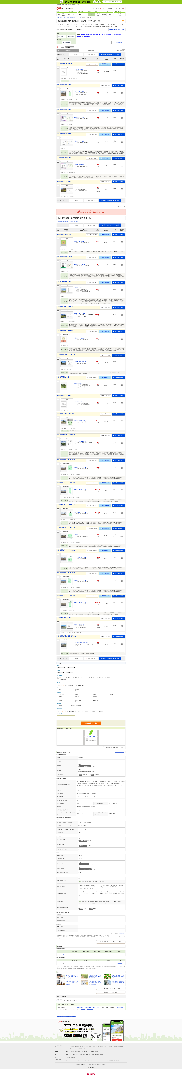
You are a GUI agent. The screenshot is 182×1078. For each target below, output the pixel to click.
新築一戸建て (80, 1007)
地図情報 (117, 1060)
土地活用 (73, 1057)
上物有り (78, 689)
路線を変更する (61, 36)
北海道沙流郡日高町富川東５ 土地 (66, 434)
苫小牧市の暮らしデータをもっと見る (111, 942)
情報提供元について (61, 1016)
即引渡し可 (95, 700)
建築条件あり (81, 685)
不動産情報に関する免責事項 (70, 1016)
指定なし (61, 677)
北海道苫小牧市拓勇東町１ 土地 (65, 413)
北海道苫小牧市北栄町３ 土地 (64, 234)
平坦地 (60, 696)
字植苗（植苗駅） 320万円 (91, 736)
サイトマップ (98, 1064)
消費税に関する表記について (83, 1048)
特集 (67, 1060)
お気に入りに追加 (92, 54)
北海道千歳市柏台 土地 (63, 377)
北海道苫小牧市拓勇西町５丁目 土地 (66, 636)
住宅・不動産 (120, 1007)
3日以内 (86, 711)
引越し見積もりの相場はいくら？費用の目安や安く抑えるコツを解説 (95, 983)
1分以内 (69, 677)
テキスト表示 (68, 50)
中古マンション (76, 1054)
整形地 (111, 694)
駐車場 (92, 1051)
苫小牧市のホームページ (119, 752)
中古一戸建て (88, 1007)
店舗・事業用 (71, 1051)
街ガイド (97, 1060)
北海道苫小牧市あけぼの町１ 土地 (66, 354)
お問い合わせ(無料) (119, 63)
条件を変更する (66, 42)
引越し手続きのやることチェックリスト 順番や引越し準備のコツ (72, 983)
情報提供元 (110, 1046)
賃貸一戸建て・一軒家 (79, 1051)
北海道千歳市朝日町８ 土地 (64, 281)
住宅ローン (102, 1054)
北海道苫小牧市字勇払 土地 (64, 395)
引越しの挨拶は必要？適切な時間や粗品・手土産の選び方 (118, 983)
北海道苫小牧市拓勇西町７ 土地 (65, 306)
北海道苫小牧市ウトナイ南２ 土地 (66, 459)
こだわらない (62, 711)
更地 (60, 689)
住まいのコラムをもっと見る (111, 992)
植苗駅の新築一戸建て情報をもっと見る (115, 747)
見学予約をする (105, 63)
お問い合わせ (91, 1064)
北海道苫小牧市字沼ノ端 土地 (64, 256)
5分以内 (77, 677)
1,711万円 (120, 963)
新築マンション (69, 1054)
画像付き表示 (91, 50)
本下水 (77, 696)
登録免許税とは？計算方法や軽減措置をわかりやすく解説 (118, 977)
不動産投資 (97, 1054)
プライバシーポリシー (80, 1064)
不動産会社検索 (86, 1060)
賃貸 (98, 1007)
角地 (77, 694)
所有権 (60, 700)
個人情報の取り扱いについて (71, 1048)
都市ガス (95, 696)
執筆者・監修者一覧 (111, 1060)
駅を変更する (71, 36)
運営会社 (103, 1064)
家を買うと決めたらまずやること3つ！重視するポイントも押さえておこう (72, 977)
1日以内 (79, 711)
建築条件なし (71, 685)
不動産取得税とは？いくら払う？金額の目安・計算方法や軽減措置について (95, 977)
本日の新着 (71, 711)
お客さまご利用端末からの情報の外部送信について (85, 1046)
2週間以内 (100, 711)
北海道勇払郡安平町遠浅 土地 (64, 63)
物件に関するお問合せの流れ (101, 1046)
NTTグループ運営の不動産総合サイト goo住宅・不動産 (68, 4)
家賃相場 (83, 1009)
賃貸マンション (87, 1051)
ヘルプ (87, 1064)
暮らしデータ (90, 1009)
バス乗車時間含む (63, 679)
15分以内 (101, 677)
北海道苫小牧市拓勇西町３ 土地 (65, 330)
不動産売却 (68, 1057)
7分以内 (85, 677)
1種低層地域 (62, 694)
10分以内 (93, 677)
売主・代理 (78, 700)
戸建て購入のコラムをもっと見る (111, 988)
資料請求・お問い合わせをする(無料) (110, 54)
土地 (94, 1007)
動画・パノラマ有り (76, 705)
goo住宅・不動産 (59, 1045)
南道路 (94, 694)
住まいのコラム (103, 1060)
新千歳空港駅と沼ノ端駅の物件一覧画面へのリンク (67, 221)
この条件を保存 (119, 42)
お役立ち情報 (58, 1059)
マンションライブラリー (77, 1060)
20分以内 (109, 677)
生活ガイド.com (122, 933)
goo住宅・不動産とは (70, 1046)
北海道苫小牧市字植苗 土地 (64, 84)
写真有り (61, 705)
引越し (70, 1060)
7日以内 (93, 711)
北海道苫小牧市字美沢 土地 (64, 133)
